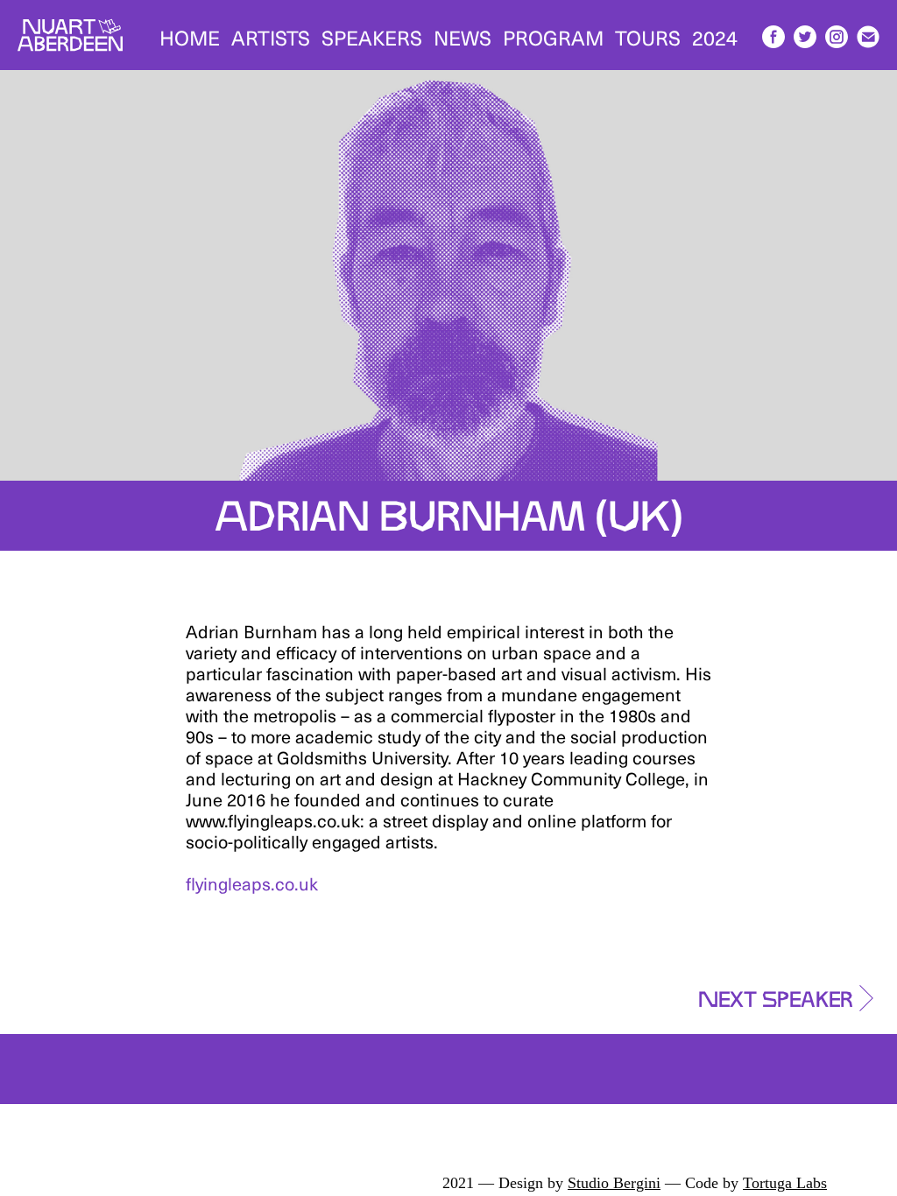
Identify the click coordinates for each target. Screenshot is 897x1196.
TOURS (648, 36)
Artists (270, 36)
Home (189, 36)
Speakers (371, 36)
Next (775, 994)
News (462, 36)
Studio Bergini (614, 1183)
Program (553, 36)
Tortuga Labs (785, 1183)
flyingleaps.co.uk (252, 883)
